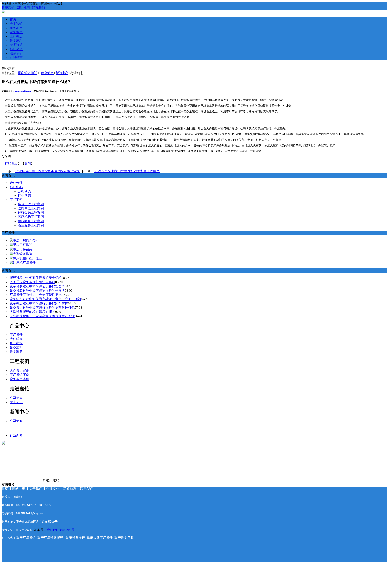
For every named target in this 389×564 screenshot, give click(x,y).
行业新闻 (16, 435)
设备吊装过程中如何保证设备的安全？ (37, 286)
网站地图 (23, 8)
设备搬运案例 (19, 379)
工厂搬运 (16, 36)
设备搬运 (16, 32)
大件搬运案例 (19, 370)
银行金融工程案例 (31, 212)
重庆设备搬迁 (27, 73)
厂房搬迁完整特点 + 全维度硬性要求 (36, 294)
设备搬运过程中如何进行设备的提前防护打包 (42, 307)
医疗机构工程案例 (31, 217)
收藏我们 (8, 8)
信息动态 (47, 73)
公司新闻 (16, 421)
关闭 (27, 163)
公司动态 (24, 191)
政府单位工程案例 (31, 208)
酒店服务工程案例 (31, 225)
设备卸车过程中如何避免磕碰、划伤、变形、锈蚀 (45, 299)
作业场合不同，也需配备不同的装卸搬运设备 (47, 171)
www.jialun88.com (22, 91)
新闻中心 (62, 73)
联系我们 (38, 8)
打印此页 (11, 163)
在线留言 (16, 57)
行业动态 (24, 195)
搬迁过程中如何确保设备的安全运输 (36, 277)
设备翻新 (16, 351)
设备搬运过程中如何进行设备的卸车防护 (39, 303)
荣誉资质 (16, 45)
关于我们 (16, 23)
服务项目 (16, 28)
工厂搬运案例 (19, 374)
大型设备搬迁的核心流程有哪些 (32, 311)
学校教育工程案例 (31, 221)
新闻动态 (16, 49)
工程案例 (16, 200)
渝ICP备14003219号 (60, 530)
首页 (13, 19)
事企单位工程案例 (31, 204)
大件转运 (16, 339)
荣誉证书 (16, 402)
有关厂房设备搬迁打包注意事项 (32, 282)
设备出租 (16, 40)
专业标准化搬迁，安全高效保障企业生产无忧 (42, 316)
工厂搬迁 (16, 334)
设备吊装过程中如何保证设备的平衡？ (37, 290)
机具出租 (16, 343)
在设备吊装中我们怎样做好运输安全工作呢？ (127, 171)
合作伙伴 (16, 182)
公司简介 (16, 398)
